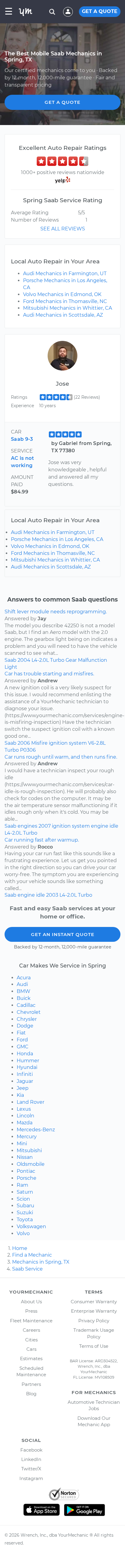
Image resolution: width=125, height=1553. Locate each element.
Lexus (24, 1109)
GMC (23, 1047)
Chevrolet (29, 1012)
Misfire (39, 743)
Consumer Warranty (94, 1301)
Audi (22, 984)
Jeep (23, 1088)
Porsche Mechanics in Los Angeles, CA (57, 539)
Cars (31, 1349)
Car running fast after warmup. (42, 840)
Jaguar (25, 1081)
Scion (23, 1199)
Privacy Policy (93, 1321)
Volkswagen (31, 1226)
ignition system (68, 743)
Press (31, 1311)
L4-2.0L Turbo (48, 660)
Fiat (21, 1033)
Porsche (26, 1178)
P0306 (28, 750)
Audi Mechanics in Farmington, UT (64, 273)
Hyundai (27, 1067)
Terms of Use (93, 1346)
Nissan (25, 1157)
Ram (22, 1185)
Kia (20, 1095)
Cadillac (26, 1005)
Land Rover (30, 1102)
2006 (24, 743)
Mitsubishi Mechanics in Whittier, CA (67, 308)
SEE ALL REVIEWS (62, 229)
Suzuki (25, 1212)
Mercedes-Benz (36, 1130)
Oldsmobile (31, 1164)
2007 (45, 826)
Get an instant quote (62, 934)
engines (27, 826)
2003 (52, 895)
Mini (22, 1143)
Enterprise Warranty (94, 1311)
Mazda (24, 1123)
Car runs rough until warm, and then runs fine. (61, 757)
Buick (24, 998)
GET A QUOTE (99, 11)
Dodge (25, 1026)
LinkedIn (31, 1459)
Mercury (27, 1136)
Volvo (23, 1233)
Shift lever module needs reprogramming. (56, 612)
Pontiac (26, 1171)
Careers (31, 1330)
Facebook (31, 1450)
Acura (24, 978)
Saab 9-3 (22, 439)
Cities (31, 1340)
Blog (31, 1393)
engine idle (104, 826)
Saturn (25, 1192)
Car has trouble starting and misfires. (49, 674)
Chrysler (27, 1019)
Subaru (25, 1205)
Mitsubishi (29, 1150)
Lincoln (25, 1116)
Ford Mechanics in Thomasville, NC (65, 301)
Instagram (31, 1478)
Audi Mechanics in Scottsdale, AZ (63, 315)
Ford (22, 1040)
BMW (23, 991)
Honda (25, 1054)
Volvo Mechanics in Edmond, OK (62, 294)
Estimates (31, 1358)
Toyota (25, 1219)
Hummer (28, 1060)
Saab (10, 660)
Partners (31, 1384)
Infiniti (25, 1074)
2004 (24, 660)
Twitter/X (31, 1469)
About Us (31, 1301)
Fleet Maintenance (31, 1321)
